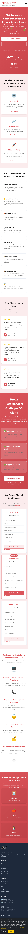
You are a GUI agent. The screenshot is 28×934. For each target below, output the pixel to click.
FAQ (2, 886)
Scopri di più (7, 641)
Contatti (3, 884)
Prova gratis (7, 549)
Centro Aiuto (4, 881)
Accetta (10, 931)
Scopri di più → (14, 111)
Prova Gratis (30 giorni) (14, 38)
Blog (2, 889)
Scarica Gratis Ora (15, 478)
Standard (3, 868)
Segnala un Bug (5, 891)
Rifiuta (4, 931)
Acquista (17, 505)
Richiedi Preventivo (14, 546)
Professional (4, 871)
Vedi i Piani (14, 44)
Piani (2, 866)
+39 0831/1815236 (8, 901)
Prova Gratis (4, 873)
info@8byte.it (6, 899)
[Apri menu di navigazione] (26, 3)
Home (2, 863)
